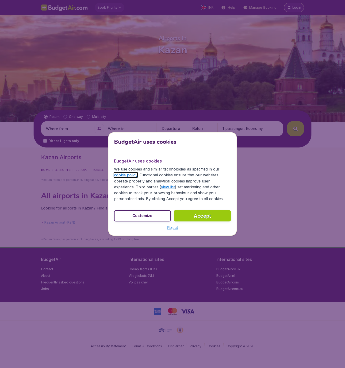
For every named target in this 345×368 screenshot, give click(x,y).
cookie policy (125, 175)
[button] (172, 227)
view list (168, 187)
